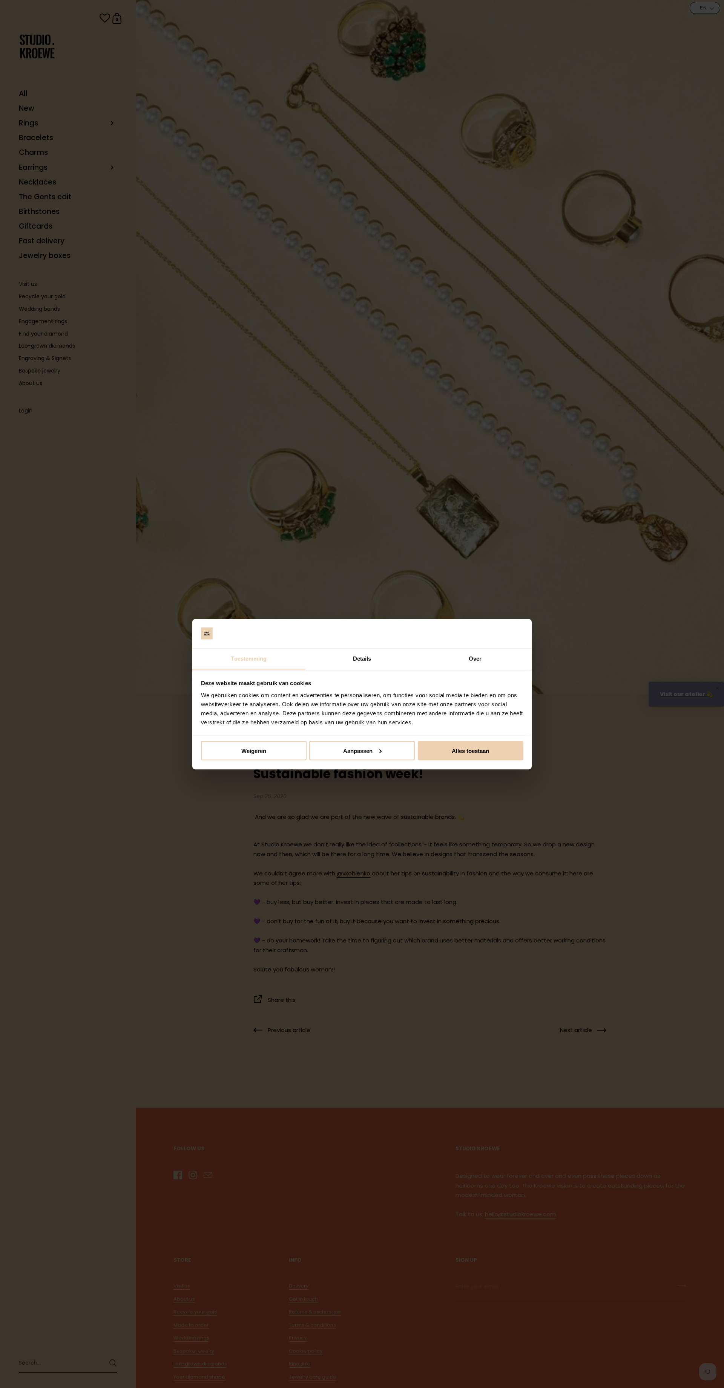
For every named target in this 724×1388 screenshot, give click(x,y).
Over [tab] (475, 658)
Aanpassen (358, 750)
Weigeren (253, 750)
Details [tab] (362, 658)
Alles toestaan (470, 750)
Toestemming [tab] (249, 658)
